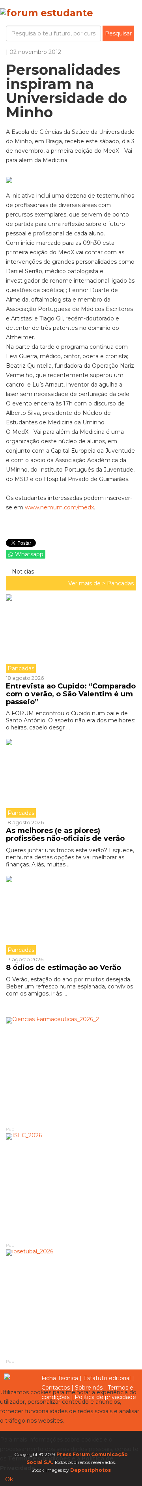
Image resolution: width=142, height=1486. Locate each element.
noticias (22, 571)
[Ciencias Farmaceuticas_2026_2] (71, 1071)
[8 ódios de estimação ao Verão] (71, 915)
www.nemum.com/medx (59, 507)
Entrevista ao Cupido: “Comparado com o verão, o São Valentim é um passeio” (71, 694)
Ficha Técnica (59, 1378)
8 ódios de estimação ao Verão (63, 967)
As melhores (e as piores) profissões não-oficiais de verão (65, 834)
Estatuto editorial (107, 1378)
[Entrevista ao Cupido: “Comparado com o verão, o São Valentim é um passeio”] (71, 633)
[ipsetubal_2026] (71, 1303)
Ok (9, 1479)
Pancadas (120, 583)
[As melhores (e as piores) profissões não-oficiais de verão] (71, 778)
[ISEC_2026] (71, 1187)
